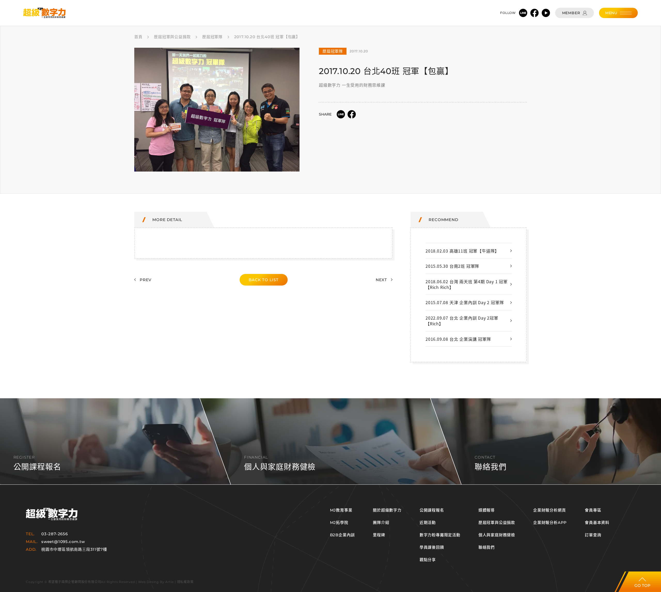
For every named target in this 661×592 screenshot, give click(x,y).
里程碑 (379, 535)
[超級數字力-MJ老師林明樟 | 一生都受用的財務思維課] (44, 13)
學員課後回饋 (432, 547)
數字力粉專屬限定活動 (440, 535)
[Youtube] (546, 13)
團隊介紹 (381, 522)
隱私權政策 (185, 582)
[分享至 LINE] (341, 114)
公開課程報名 (432, 510)
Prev (146, 279)
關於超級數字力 (387, 510)
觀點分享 (428, 559)
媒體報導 (486, 510)
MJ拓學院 (339, 522)
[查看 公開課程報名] (330, 441)
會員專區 (593, 510)
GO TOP (642, 585)
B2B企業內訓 (342, 535)
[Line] (523, 13)
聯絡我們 (486, 547)
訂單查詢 (593, 535)
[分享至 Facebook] (352, 114)
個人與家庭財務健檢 (496, 535)
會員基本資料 (597, 522)
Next (381, 279)
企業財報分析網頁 (549, 510)
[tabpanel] (217, 110)
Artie (169, 582)
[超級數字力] (51, 514)
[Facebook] (534, 13)
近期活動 (428, 522)
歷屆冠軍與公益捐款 (496, 522)
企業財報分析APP (550, 522)
